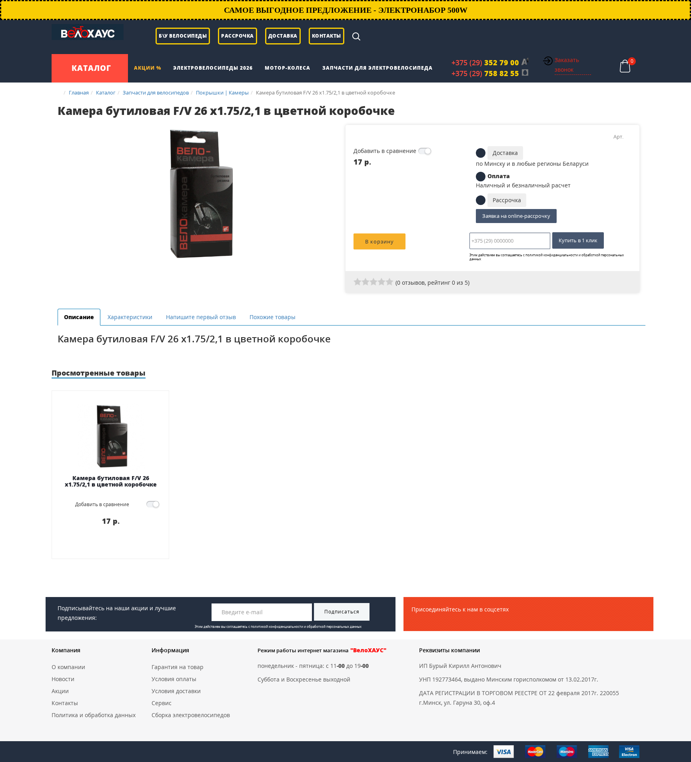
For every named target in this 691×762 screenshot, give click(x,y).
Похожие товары (273, 317)
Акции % (147, 67)
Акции (60, 691)
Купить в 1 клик (578, 240)
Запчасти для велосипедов (156, 92)
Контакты (326, 35)
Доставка (283, 35)
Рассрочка (237, 35)
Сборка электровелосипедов (191, 715)
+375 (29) (485, 62)
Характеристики (130, 317)
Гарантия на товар (178, 667)
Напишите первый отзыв (201, 317)
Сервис (162, 703)
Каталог (106, 92)
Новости (63, 679)
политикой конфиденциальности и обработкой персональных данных (546, 257)
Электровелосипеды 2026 (213, 67)
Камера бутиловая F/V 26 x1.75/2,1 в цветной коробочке (111, 481)
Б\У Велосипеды (183, 35)
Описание (79, 317)
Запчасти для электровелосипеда (377, 67)
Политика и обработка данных (94, 715)
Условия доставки (176, 691)
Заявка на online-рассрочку (516, 215)
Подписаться (341, 611)
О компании (68, 667)
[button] (332, 132)
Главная (79, 92)
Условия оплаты (174, 679)
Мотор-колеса (287, 67)
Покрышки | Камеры (222, 92)
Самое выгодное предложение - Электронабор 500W (345, 10)
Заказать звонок (567, 64)
